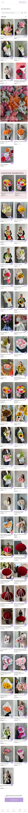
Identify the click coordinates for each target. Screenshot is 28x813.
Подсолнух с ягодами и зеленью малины (21, 310)
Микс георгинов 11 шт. (4, 332)
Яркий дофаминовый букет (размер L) (19, 401)
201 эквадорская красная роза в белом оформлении (6, 581)
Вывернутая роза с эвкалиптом (20, 36)
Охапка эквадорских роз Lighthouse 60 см (5, 695)
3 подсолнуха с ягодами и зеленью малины (19, 287)
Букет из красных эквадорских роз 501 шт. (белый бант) (20, 604)
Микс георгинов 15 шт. (18, 354)
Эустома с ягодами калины (19, 241)
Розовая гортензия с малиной (6, 58)
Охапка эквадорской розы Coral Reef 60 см (7, 718)
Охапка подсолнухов (18, 219)
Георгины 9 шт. (3, 377)
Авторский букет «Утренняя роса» (6, 741)
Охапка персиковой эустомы (6, 219)
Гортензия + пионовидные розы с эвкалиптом (20, 718)
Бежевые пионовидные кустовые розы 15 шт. (19, 512)
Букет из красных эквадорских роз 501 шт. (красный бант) (6, 627)
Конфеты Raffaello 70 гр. (5, 649)
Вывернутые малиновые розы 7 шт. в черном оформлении (20, 81)
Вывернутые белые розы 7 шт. (6, 511)
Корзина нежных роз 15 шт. (6, 36)
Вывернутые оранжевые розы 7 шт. (20, 142)
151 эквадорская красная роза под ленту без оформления (20, 558)
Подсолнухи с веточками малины (5, 355)
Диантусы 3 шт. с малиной (5, 444)
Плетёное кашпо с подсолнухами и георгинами (20, 378)
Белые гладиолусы (18, 58)
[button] (1, 56)
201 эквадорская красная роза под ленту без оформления (20, 581)
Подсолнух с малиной (18, 444)
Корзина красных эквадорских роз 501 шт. (6, 604)
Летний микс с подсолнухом (6, 309)
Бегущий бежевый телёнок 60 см (6, 786)
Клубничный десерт (4, 763)
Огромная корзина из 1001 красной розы (19, 627)
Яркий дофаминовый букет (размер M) (6, 193)
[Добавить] (12, 35)
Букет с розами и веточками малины (20, 535)
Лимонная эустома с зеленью (6, 264)
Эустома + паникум (18, 264)
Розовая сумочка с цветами (6, 466)
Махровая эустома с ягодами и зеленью (6, 242)
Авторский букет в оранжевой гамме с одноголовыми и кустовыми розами (6, 535)
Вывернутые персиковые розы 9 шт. (20, 489)
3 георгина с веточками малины (7, 286)
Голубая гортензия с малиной (20, 466)
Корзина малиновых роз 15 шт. (6, 557)
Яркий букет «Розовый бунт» (20, 740)
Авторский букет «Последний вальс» (6, 81)
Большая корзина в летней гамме (19, 695)
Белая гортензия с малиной (6, 488)
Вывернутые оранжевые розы (6, 141)
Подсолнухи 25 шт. (4, 422)
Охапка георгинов (4, 164)
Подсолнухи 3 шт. (17, 422)
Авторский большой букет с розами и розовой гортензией (20, 650)
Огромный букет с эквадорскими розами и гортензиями (19, 672)
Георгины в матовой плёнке (19, 332)
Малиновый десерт (18, 763)
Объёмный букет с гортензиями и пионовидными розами (7, 672)
